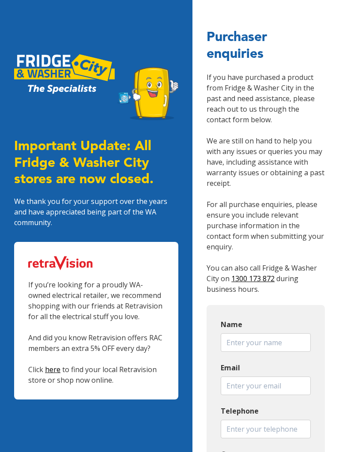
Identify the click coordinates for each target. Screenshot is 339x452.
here (52, 369)
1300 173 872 (253, 278)
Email (230, 368)
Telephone (240, 411)
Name (231, 324)
